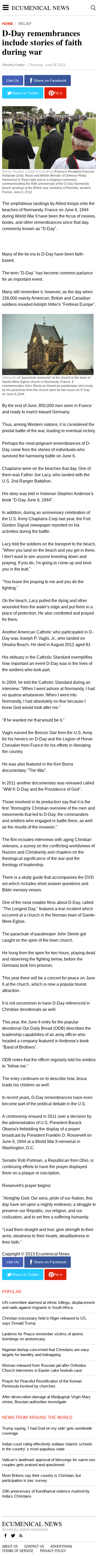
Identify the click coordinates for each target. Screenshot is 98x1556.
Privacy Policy (53, 1551)
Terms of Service (17, 1551)
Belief (25, 23)
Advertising (61, 1546)
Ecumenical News (41, 8)
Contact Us (34, 1546)
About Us (10, 1546)
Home (7, 23)
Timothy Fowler (13, 65)
